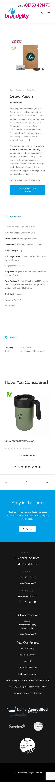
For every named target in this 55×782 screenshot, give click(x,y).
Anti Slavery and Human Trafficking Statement (27, 680)
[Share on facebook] (15, 466)
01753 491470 (37, 5)
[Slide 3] (11, 448)
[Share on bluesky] (36, 466)
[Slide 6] (20, 448)
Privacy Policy (27, 648)
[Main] (27, 482)
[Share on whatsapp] (32, 466)
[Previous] (14, 482)
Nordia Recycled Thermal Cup (19, 441)
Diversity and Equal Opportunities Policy (27, 686)
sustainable (31, 351)
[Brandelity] (17, 13)
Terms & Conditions (27, 667)
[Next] (41, 482)
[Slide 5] (17, 448)
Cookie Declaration (28, 654)
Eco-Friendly (20, 90)
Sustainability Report (27, 674)
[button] (49, 13)
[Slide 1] (6, 448)
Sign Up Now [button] (27, 529)
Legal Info (27, 661)
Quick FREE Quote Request (27, 190)
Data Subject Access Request (27, 693)
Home (12, 90)
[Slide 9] (29, 448)
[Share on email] (39, 466)
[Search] (40, 13)
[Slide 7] (23, 448)
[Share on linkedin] (29, 466)
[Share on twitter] (18, 466)
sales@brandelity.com (27, 564)
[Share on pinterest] (25, 466)
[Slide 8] (26, 448)
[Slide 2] (8, 448)
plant (22, 351)
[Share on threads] (22, 466)
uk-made (41, 351)
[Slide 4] (14, 448)
